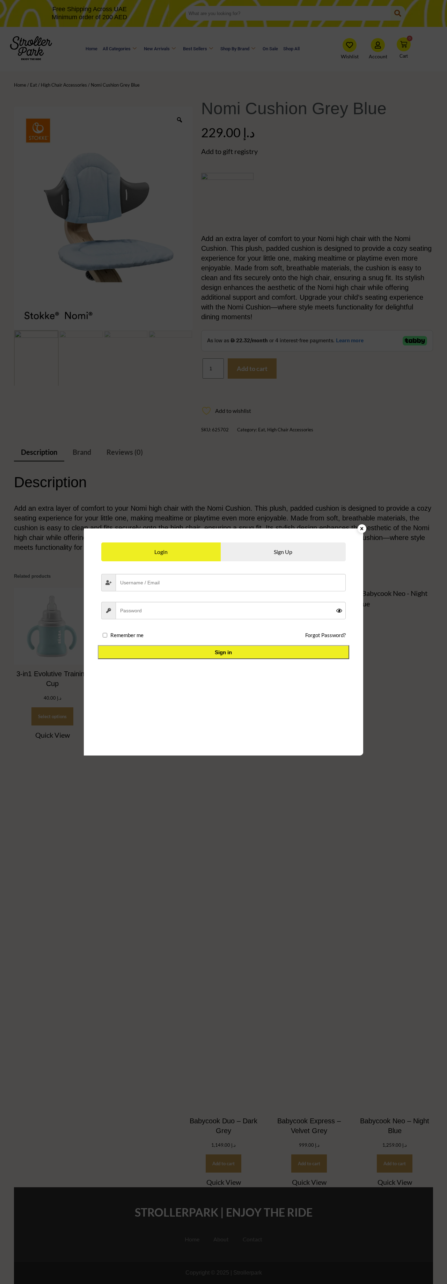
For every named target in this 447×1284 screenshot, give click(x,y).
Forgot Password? (325, 635)
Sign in (223, 652)
